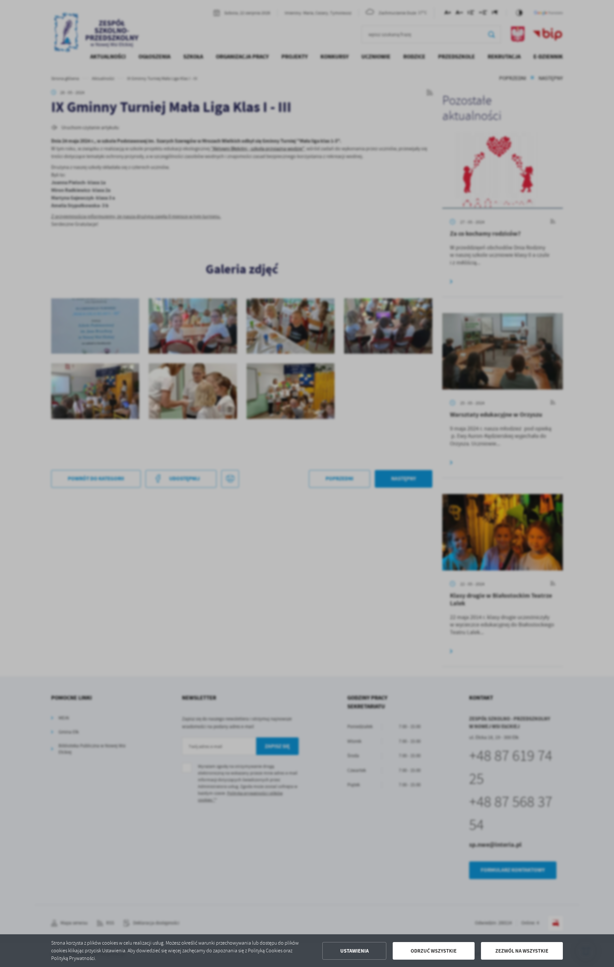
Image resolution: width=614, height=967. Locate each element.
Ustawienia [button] (354, 950)
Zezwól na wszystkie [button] (521, 950)
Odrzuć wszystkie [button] (434, 950)
